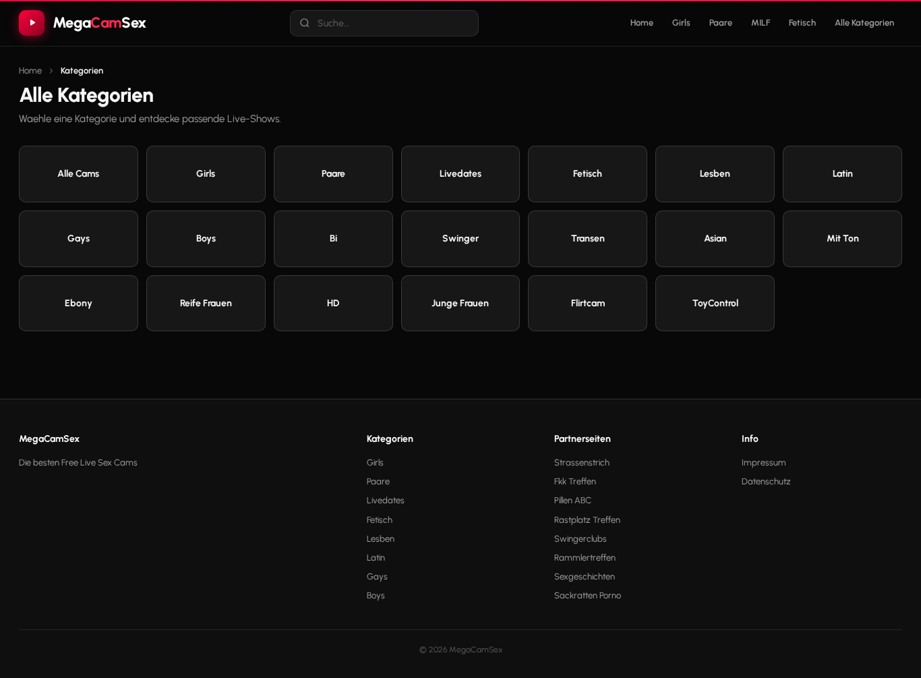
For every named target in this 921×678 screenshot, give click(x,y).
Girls (681, 23)
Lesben (715, 173)
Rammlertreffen (585, 558)
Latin (843, 173)
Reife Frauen (206, 303)
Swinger (460, 238)
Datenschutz (766, 481)
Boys (206, 238)
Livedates (460, 173)
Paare (720, 23)
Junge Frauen (460, 303)
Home (641, 23)
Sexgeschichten (584, 576)
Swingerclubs (580, 539)
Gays (78, 238)
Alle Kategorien (864, 23)
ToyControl (715, 303)
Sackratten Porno (587, 595)
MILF (760, 23)
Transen (588, 238)
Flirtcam (588, 303)
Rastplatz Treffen (587, 520)
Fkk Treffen (575, 481)
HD (333, 303)
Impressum (764, 462)
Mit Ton (843, 238)
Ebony (78, 303)
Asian (715, 238)
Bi (333, 238)
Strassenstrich (582, 462)
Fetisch (802, 23)
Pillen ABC (572, 500)
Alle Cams (78, 173)
